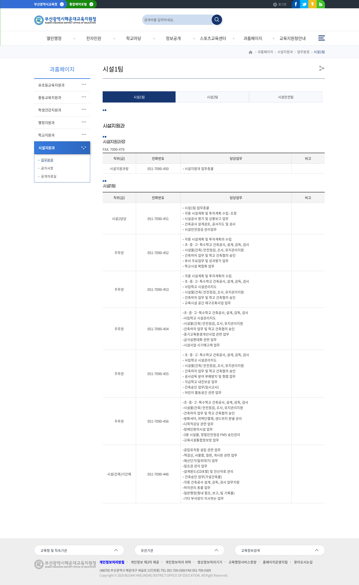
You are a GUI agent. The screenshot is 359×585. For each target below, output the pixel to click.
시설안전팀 (286, 96)
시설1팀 (139, 96)
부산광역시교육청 (45, 4)
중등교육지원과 (49, 97)
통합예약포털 (78, 4)
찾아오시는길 (303, 561)
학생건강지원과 (49, 109)
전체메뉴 (322, 36)
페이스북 (295, 5)
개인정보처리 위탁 (178, 561)
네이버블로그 (319, 5)
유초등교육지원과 (51, 85)
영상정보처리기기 (209, 561)
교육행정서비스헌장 (243, 561)
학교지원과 (46, 135)
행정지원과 (46, 122)
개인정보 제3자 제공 (145, 561)
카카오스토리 (311, 5)
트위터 (303, 5)
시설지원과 (46, 147)
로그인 (282, 4)
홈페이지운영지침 (275, 561)
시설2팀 (212, 96)
